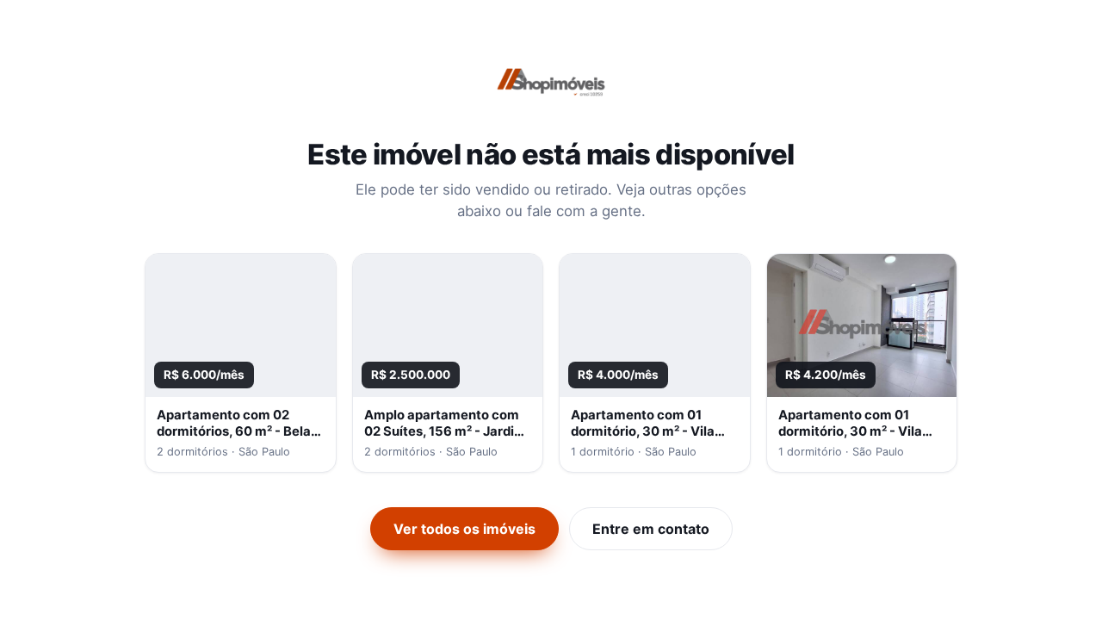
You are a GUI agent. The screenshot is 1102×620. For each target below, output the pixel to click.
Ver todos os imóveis (464, 528)
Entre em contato (650, 528)
